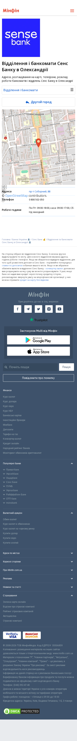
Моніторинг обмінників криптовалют (22, 453)
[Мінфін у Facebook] (17, 309)
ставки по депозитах (12, 265)
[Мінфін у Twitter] (38, 309)
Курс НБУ (8, 411)
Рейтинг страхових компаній (18, 611)
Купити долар (10, 533)
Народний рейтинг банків (16, 448)
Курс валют (9, 396)
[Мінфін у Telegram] (28, 309)
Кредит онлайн (11, 443)
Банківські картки (12, 415)
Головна (6, 239)
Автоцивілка (9, 616)
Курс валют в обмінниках (16, 524)
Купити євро (9, 538)
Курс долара (9, 401)
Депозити (8, 429)
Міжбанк (7, 425)
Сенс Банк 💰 (39, 239)
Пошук (66, 367)
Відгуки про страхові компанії (19, 606)
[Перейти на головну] (11, 10)
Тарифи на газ (10, 434)
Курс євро (8, 406)
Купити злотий (10, 542)
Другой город (41, 102)
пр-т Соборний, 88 (39, 191)
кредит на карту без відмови (34, 279)
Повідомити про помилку (38, 377)
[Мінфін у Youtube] (59, 309)
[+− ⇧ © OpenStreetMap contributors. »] (38, 147)
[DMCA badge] (38, 711)
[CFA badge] (51, 635)
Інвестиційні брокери (14, 420)
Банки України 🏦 (21, 239)
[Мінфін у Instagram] (49, 309)
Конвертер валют (12, 438)
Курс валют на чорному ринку (19, 528)
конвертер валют (54, 268)
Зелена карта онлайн (14, 602)
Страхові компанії (12, 620)
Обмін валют (10, 519)
